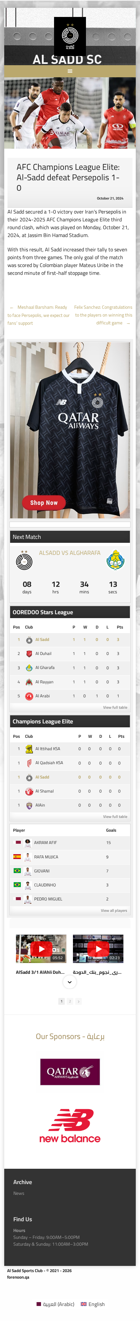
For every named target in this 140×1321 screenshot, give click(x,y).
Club (29, 627)
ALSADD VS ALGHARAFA (70, 552)
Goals (111, 830)
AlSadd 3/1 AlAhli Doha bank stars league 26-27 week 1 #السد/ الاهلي (41, 972)
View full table (115, 707)
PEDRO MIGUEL (48, 899)
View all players (114, 910)
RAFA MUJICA (46, 857)
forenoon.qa (18, 1277)
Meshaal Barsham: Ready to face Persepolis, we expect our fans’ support (38, 315)
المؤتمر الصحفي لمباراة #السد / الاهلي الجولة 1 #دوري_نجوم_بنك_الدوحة (98, 972)
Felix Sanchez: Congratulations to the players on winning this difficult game (103, 315)
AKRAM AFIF (45, 842)
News (18, 1193)
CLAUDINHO (45, 885)
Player (19, 830)
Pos (16, 627)
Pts (120, 627)
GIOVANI (41, 871)
